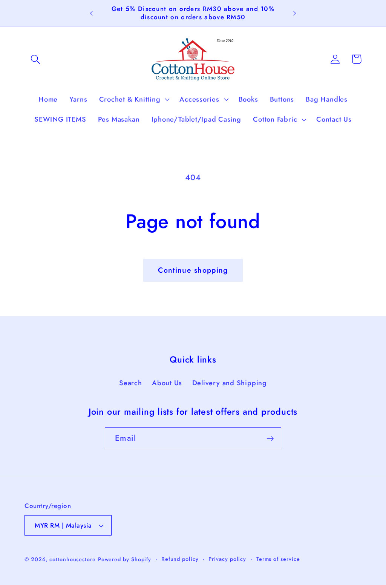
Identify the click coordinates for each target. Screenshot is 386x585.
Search (130, 383)
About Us (167, 383)
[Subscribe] (270, 438)
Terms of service (278, 559)
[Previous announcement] (91, 13)
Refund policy (180, 559)
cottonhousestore (72, 559)
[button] (35, 59)
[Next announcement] (294, 13)
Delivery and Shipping (229, 383)
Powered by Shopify (124, 559)
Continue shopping (193, 270)
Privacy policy (227, 559)
